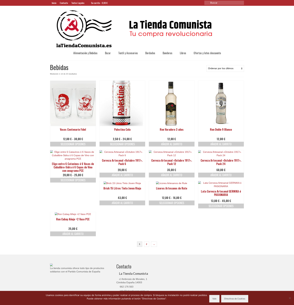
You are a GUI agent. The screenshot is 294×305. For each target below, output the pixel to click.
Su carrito (99, 3)
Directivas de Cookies (234, 298)
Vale (214, 298)
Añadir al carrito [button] (171, 144)
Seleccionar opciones (73, 144)
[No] (289, 298)
